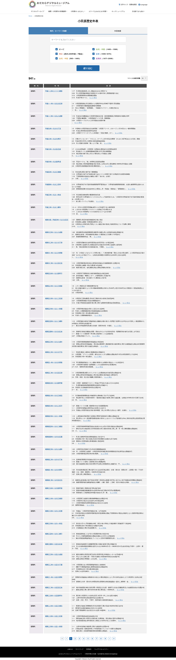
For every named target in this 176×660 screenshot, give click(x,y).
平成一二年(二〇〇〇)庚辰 (53, 91)
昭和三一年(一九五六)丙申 (53, 577)
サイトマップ (79, 649)
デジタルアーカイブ (37, 11)
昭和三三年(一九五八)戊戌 (53, 554)
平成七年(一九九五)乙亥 (53, 149)
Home (30, 16)
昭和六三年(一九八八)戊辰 (53, 232)
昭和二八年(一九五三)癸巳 (53, 606)
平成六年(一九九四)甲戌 (53, 162)
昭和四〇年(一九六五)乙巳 (53, 480)
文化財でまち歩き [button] (138, 11)
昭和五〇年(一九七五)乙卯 (53, 373)
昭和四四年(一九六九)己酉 (53, 437)
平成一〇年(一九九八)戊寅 (53, 116)
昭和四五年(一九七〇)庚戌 (53, 426)
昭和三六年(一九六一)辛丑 (53, 523)
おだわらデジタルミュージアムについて (70, 654)
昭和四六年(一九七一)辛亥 (53, 416)
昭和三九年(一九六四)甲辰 (53, 488)
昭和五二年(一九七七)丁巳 (53, 352)
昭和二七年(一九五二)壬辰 (53, 616)
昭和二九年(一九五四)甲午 (53, 595)
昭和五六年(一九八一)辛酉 (53, 309)
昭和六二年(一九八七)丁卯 (53, 242)
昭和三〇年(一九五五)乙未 (53, 587)
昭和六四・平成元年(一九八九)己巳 (56, 220)
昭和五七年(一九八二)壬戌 (53, 298)
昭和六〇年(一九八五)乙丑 (53, 263)
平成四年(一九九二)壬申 (53, 184)
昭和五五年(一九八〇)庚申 (53, 321)
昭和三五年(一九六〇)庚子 (53, 534)
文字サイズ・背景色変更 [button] (127, 4)
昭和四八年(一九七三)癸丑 (53, 395)
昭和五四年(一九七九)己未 (53, 331)
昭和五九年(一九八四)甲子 (53, 273)
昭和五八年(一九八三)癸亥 (53, 286)
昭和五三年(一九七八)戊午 (53, 342)
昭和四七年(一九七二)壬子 (53, 406)
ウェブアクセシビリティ (101, 649)
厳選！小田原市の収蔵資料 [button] (57, 11)
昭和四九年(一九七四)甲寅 (53, 383)
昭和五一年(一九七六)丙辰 (53, 362)
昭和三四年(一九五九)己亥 (53, 544)
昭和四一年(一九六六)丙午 (53, 470)
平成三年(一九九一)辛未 (53, 195)
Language (142, 4)
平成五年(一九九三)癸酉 (53, 172)
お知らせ (70, 649)
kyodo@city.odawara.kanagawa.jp (107, 654)
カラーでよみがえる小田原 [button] (97, 11)
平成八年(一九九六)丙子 (53, 139)
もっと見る (93, 98)
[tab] (58, 30)
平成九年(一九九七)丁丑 (53, 128)
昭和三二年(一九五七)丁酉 (53, 565)
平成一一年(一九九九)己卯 (53, 103)
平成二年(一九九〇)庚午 (53, 207)
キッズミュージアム (118, 11)
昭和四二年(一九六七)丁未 (53, 459)
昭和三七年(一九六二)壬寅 (53, 511)
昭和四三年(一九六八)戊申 (53, 449)
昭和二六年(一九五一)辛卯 (53, 626)
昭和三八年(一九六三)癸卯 (53, 498)
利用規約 (88, 649)
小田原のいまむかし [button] (77, 11)
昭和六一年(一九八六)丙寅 (53, 253)
